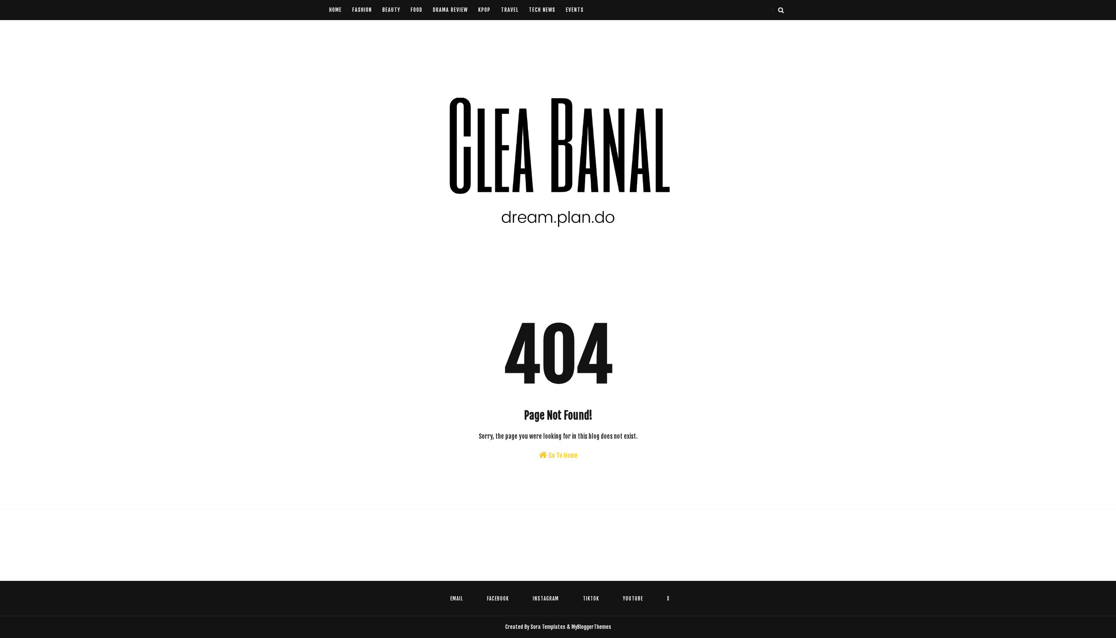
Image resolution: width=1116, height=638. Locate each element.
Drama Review (450, 10)
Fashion (362, 10)
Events (575, 10)
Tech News (542, 10)
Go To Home (562, 455)
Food (416, 10)
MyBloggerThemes (591, 627)
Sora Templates (548, 627)
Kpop (484, 10)
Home (335, 10)
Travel (509, 10)
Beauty (391, 10)
